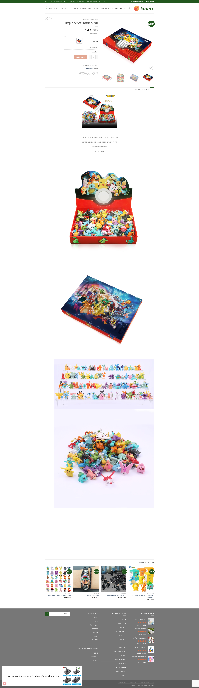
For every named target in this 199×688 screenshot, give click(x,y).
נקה (65, 36)
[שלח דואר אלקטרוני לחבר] (88, 73)
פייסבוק (95, 653)
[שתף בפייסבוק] (96, 73)
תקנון (100, 1)
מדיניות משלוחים (92, 1)
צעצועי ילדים (119, 8)
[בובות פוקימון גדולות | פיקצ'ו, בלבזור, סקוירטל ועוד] (141, 579)
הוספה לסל (80, 57)
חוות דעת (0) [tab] (137, 89)
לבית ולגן (95, 8)
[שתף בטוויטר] (92, 73)
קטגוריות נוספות (86, 8)
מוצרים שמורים (72, 1)
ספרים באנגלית (120, 659)
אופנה (102, 8)
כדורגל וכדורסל (121, 631)
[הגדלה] (151, 68)
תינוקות (123, 675)
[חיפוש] (129, 8)
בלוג (96, 621)
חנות (125, 8)
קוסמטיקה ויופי (121, 671)
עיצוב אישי (122, 663)
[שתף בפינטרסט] (85, 73)
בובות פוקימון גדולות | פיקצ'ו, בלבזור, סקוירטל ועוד (142, 596)
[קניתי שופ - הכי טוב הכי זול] (143, 8)
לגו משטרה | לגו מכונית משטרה (116, 596)
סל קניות (95, 629)
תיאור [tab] (152, 89)
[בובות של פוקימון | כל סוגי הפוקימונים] (58, 579)
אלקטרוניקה (109, 8)
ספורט (123, 655)
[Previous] (150, 44)
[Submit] (47, 614)
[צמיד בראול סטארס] (86, 579)
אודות (105, 1)
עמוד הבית (94, 19)
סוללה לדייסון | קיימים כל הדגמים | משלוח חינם (43, 676)
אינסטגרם (94, 657)
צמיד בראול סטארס (93, 596)
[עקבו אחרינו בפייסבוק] (48, 1)
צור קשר (76, 8)
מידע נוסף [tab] (146, 89)
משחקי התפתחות (120, 651)
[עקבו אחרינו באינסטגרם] (46, 1)
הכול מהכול (122, 627)
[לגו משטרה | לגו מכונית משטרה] (113, 579)
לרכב (124, 643)
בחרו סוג (95, 41)
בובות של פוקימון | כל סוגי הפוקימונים (59, 596)
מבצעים (95, 640)
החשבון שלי (82, 1)
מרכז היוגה (122, 647)
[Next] (103, 44)
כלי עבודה (122, 635)
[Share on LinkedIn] (81, 73)
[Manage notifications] (4, 683)
